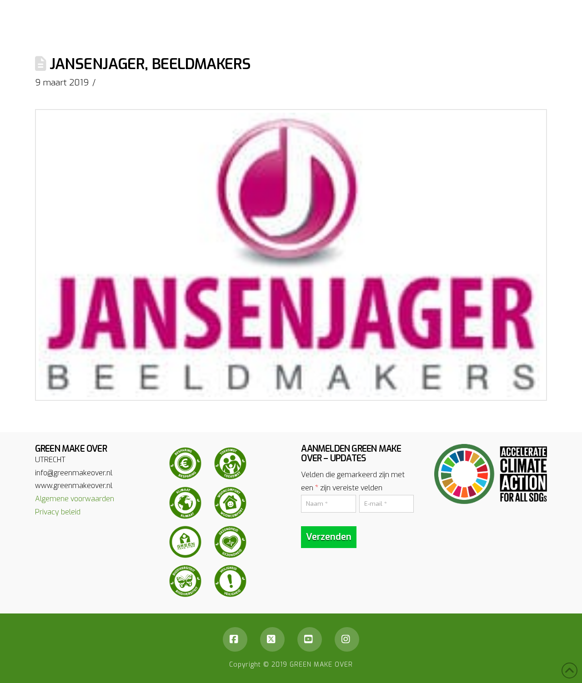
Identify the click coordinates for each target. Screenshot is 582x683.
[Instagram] (347, 639)
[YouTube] (309, 639)
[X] (272, 639)
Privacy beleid (57, 512)
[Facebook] (235, 639)
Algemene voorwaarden (74, 499)
